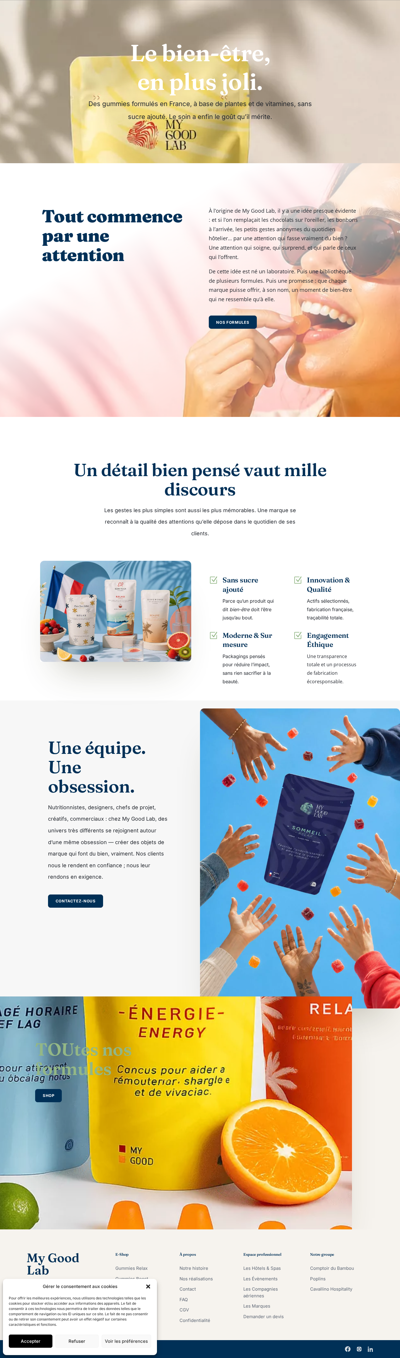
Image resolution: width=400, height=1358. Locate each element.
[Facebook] (348, 1349)
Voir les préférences (126, 1341)
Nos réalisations (196, 1279)
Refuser (77, 1341)
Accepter (30, 1341)
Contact (188, 1289)
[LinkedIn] (370, 1349)
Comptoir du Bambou (332, 1268)
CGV (184, 1310)
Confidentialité (195, 1320)
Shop (48, 1095)
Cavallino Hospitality (331, 1289)
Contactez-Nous (76, 901)
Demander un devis (263, 1316)
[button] (148, 1286)
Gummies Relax (131, 1268)
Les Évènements (260, 1279)
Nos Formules (232, 322)
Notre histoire (194, 1268)
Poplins (318, 1279)
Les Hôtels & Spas (262, 1268)
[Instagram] (359, 1349)
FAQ (184, 1299)
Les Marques (256, 1306)
